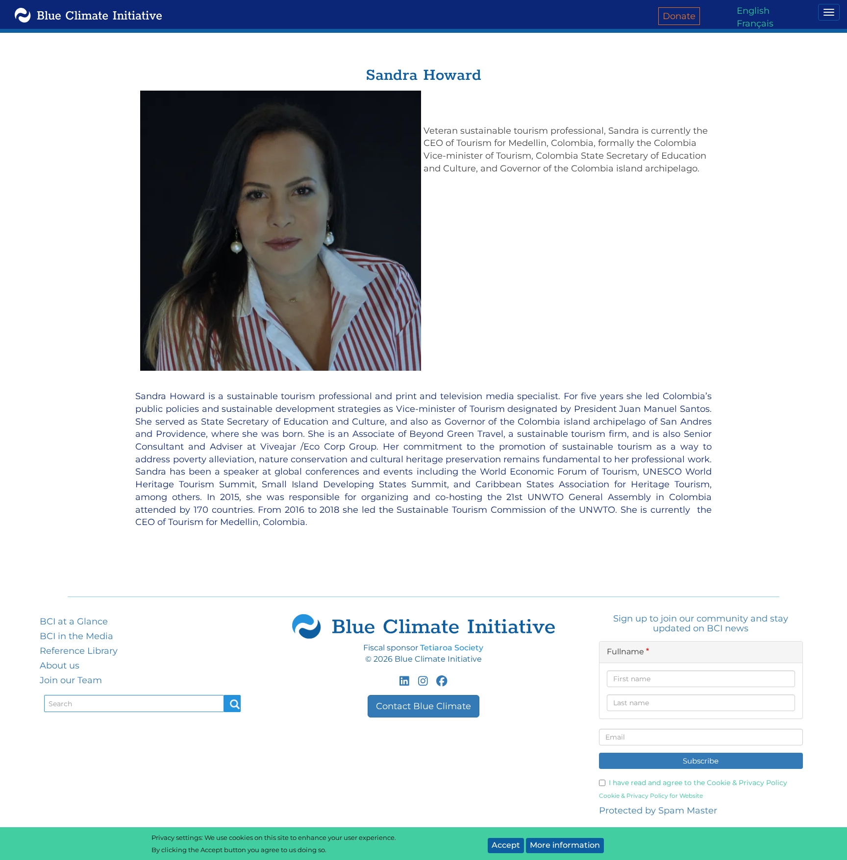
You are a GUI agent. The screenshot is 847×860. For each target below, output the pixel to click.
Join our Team (71, 680)
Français (755, 23)
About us (59, 665)
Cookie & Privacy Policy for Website (651, 795)
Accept (506, 845)
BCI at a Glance (74, 621)
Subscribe (701, 760)
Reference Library (79, 650)
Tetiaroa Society (451, 647)
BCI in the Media (76, 636)
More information (565, 845)
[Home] (87, 14)
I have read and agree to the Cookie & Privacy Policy (698, 782)
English (753, 10)
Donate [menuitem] (679, 16)
